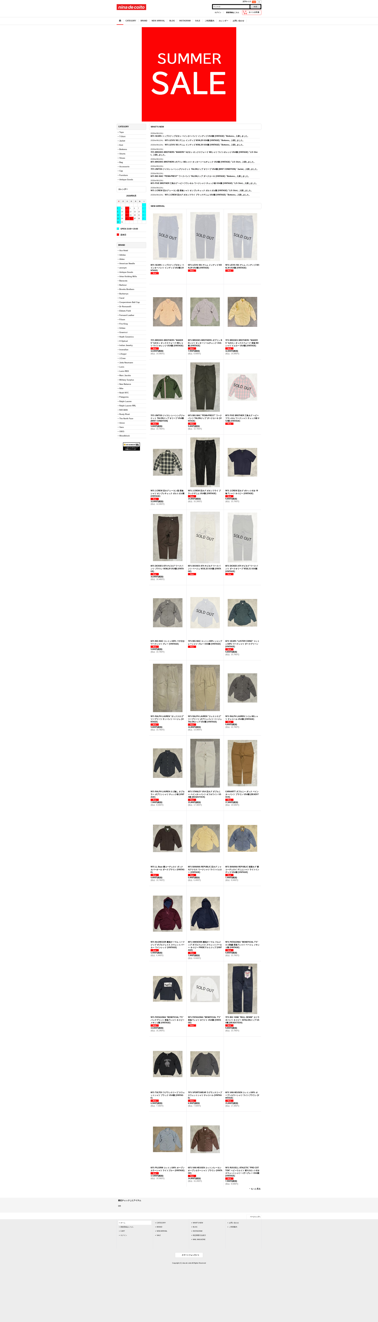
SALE (159, 1237)
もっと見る (256, 1191)
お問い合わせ (234, 1225)
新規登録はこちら (232, 12)
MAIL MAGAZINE (199, 1241)
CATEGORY (161, 1225)
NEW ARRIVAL (162, 1233)
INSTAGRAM (197, 1233)
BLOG (195, 1229)
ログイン (218, 12)
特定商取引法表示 (199, 1237)
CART (122, 1233)
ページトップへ (255, 1218)
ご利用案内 (233, 1229)
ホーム (122, 1225)
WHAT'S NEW (198, 1225)
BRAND (159, 1229)
